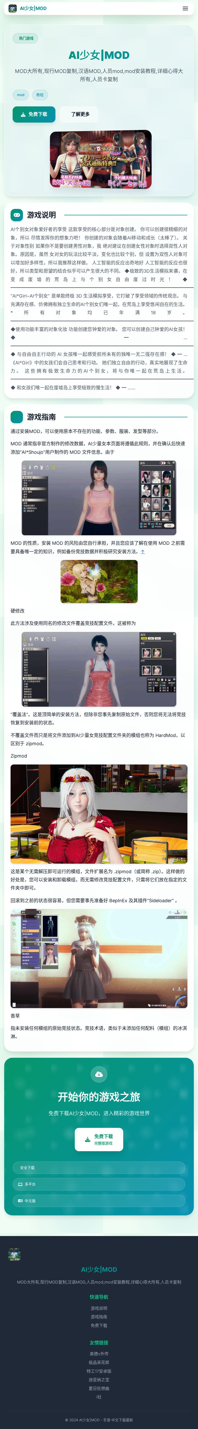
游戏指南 (99, 1316)
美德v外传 (99, 1353)
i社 (99, 1396)
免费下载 (99, 1325)
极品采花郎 (99, 1362)
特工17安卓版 (99, 1371)
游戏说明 (99, 1308)
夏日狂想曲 (99, 1388)
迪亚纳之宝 (99, 1379)
